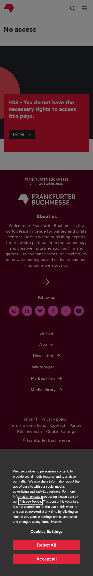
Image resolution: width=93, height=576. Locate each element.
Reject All (46, 545)
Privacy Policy (30, 501)
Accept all (46, 559)
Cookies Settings (46, 531)
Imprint (56, 522)
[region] (46, 512)
